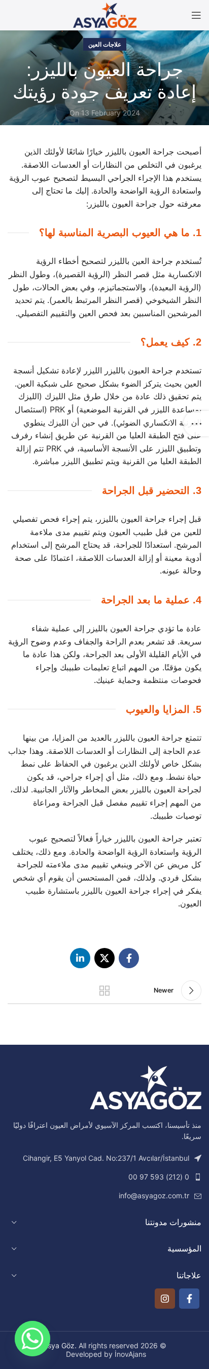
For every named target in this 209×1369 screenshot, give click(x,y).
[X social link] (104, 958)
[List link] (104, 1177)
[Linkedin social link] (80, 958)
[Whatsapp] (32, 1338)
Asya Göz (59, 1345)
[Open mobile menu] (196, 15)
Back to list (104, 990)
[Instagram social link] (165, 1298)
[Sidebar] (196, 423)
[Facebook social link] (129, 958)
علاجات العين (104, 44)
